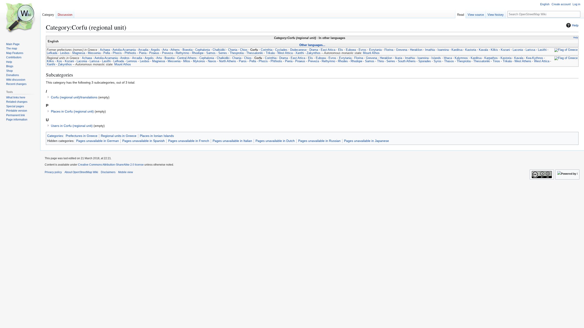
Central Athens (187, 58)
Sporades (424, 61)
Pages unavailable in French (188, 141)
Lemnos (132, 61)
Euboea (351, 49)
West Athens (522, 61)
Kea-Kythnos (534, 58)
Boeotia (187, 49)
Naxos (212, 61)
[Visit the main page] (20, 18)
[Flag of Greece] (566, 49)
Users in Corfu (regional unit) (72, 126)
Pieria (142, 53)
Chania (232, 49)
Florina (388, 49)
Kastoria (470, 49)
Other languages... (312, 45)
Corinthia (266, 49)
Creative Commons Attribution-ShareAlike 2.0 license (111, 164)
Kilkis (494, 49)
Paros (243, 61)
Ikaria (398, 58)
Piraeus (154, 53)
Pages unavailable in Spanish (143, 141)
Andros (125, 58)
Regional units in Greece (118, 136)
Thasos (449, 61)
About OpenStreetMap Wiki (81, 172)
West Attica (285, 53)
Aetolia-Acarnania (124, 49)
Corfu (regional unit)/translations (74, 97)
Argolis (155, 49)
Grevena (401, 49)
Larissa (530, 49)
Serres (222, 53)
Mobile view (125, 172)
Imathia (430, 49)
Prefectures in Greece (81, 136)
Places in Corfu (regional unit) (72, 111)
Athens (175, 49)
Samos (211, 53)
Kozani (505, 49)
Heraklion (416, 49)
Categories (55, 136)
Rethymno (182, 53)
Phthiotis (130, 53)
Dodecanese (298, 49)
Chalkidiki (219, 49)
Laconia (518, 49)
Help (575, 25)
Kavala (483, 49)
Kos (59, 61)
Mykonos (199, 61)
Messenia (94, 53)
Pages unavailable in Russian (319, 141)
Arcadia (143, 49)
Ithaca (448, 58)
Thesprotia (237, 53)
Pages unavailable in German (97, 141)
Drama (313, 49)
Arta (165, 49)
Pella (106, 53)
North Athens (227, 61)
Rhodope (197, 53)
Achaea (105, 49)
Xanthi (299, 53)
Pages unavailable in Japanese (366, 141)
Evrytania (375, 49)
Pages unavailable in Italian (232, 141)
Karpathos (491, 58)
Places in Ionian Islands (157, 136)
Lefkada (52, 53)
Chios (244, 49)
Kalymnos (461, 58)
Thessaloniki (254, 53)
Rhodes (343, 61)
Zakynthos (314, 53)
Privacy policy (53, 172)
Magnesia (78, 53)
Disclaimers (108, 172)
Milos (186, 61)
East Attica (328, 49)
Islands (436, 58)
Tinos (496, 61)
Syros (437, 61)
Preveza (167, 53)
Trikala (270, 53)
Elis (340, 49)
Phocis (117, 53)
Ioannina (443, 49)
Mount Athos (371, 53)
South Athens (407, 61)
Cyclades (281, 49)
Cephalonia (202, 49)
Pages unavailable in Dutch (275, 141)
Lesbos (65, 53)
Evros (362, 49)
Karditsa (456, 49)
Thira (380, 61)
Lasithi (542, 49)
